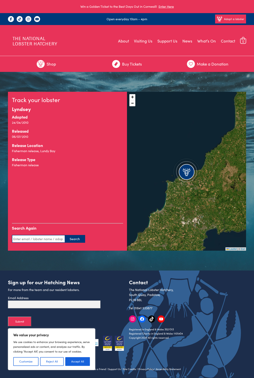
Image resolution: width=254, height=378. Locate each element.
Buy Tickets (132, 64)
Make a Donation (212, 64)
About (123, 41)
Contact (228, 41)
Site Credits (129, 369)
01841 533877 (143, 308)
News (187, 41)
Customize (26, 361)
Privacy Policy (146, 369)
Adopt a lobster (234, 19)
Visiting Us (143, 41)
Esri (243, 248)
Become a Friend (96, 369)
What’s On (206, 41)
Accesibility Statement (168, 369)
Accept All (77, 361)
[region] (51, 349)
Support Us (167, 41)
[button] (186, 171)
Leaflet (233, 248)
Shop (51, 64)
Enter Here (166, 6)
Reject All (52, 361)
